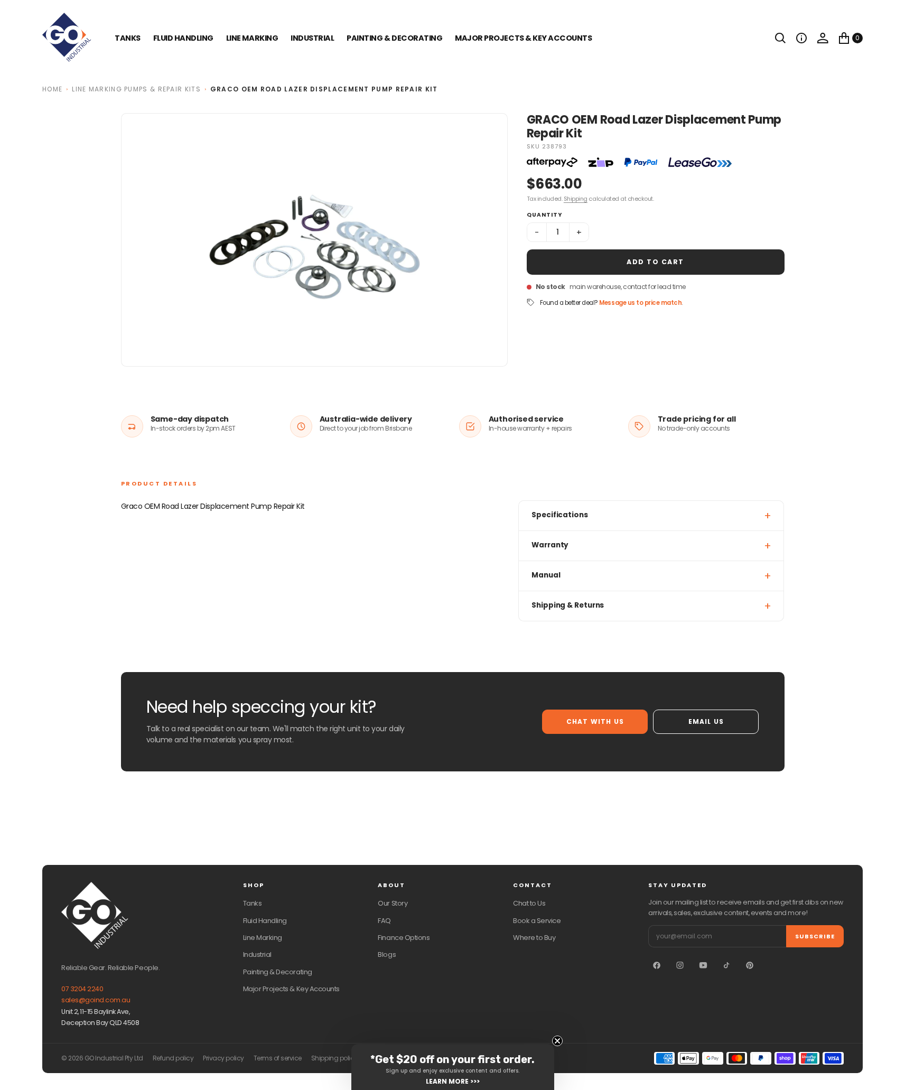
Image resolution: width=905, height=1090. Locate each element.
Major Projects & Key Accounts (291, 989)
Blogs (387, 954)
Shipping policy (334, 1058)
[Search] (780, 38)
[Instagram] (679, 965)
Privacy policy (223, 1058)
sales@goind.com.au (95, 999)
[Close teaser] (557, 1041)
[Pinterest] (749, 965)
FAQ (384, 921)
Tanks (252, 903)
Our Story (392, 903)
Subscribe (815, 936)
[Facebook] (656, 965)
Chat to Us (529, 903)
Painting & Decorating (394, 38)
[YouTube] (703, 965)
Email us (706, 721)
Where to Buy (534, 938)
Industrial (312, 38)
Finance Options (404, 938)
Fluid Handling (183, 38)
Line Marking (252, 38)
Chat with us (595, 721)
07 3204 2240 (82, 988)
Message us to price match (640, 303)
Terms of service (278, 1058)
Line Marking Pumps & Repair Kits (136, 89)
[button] (801, 38)
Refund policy (173, 1058)
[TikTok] (726, 965)
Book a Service (537, 921)
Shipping (575, 198)
